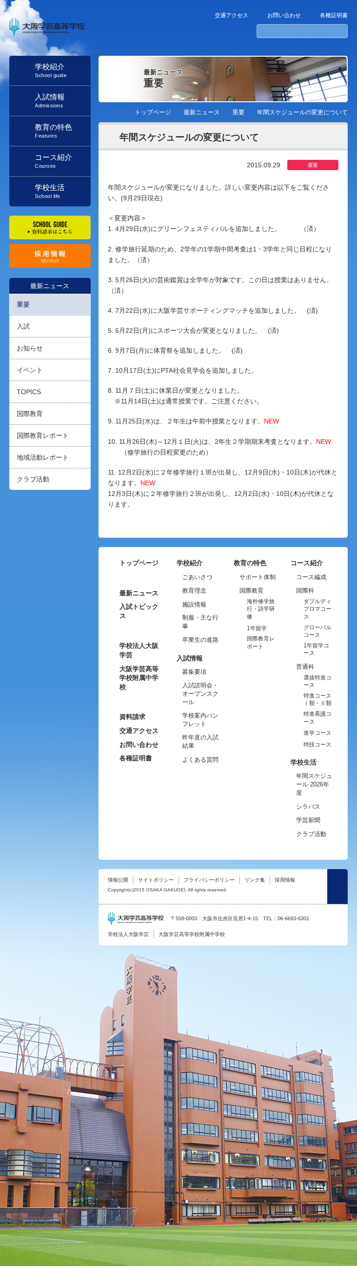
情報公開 (118, 880)
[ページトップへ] (337, 886)
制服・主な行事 (200, 621)
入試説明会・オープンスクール (200, 694)
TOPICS (29, 392)
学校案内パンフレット (200, 719)
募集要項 (194, 671)
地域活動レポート (43, 457)
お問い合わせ (284, 15)
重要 (23, 304)
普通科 (305, 666)
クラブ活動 (33, 479)
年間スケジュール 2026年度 (314, 784)
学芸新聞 (308, 820)
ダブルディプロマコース (317, 609)
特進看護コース (317, 718)
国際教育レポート (43, 435)
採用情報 (285, 880)
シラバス (308, 806)
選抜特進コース (317, 681)
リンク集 (255, 880)
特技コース (317, 744)
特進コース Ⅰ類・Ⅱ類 (317, 699)
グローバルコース (317, 631)
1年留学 (257, 628)
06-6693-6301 (293, 918)
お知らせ (30, 348)
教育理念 (194, 590)
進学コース (317, 733)
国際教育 (30, 413)
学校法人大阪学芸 (139, 650)
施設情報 (194, 604)
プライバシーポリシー (209, 880)
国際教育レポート (261, 642)
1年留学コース (316, 649)
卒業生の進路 (200, 639)
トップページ (153, 112)
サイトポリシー (156, 880)
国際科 (305, 590)
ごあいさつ (197, 577)
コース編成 (311, 577)
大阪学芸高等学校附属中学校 (139, 678)
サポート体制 (257, 577)
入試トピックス (139, 611)
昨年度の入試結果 (200, 741)
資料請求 (132, 716)
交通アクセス (231, 15)
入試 (23, 326)
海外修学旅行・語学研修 (261, 609)
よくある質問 (200, 759)
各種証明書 (334, 15)
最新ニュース (49, 286)
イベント (30, 370)
